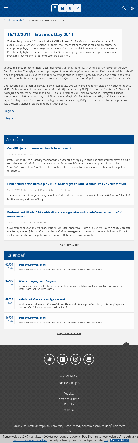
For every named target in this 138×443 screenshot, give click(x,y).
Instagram (75, 359)
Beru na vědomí (119, 440)
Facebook (62, 359)
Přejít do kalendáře (69, 333)
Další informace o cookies (30, 440)
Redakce (69, 394)
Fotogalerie (10, 118)
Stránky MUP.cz (69, 399)
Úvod (7, 20)
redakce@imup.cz (69, 383)
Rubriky (69, 404)
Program (9, 111)
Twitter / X (49, 359)
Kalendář (18, 20)
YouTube (88, 359)
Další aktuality (69, 245)
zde (106, 440)
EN (132, 8)
